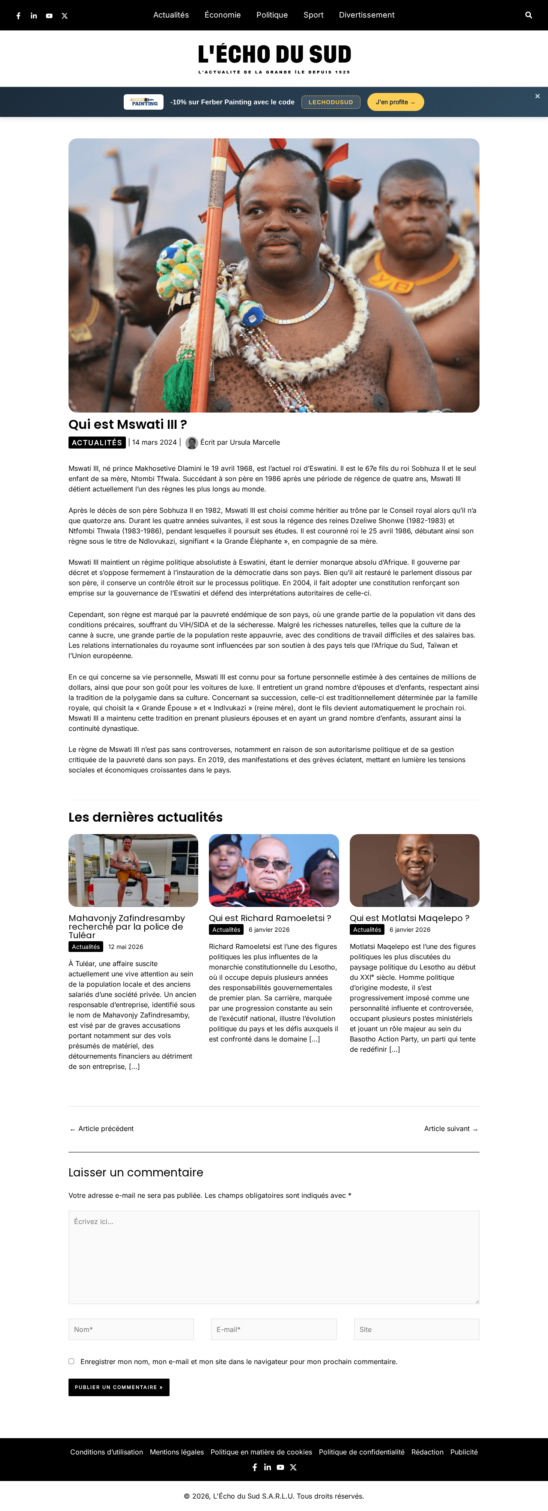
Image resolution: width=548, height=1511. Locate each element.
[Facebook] (18, 15)
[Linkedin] (33, 15)
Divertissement (367, 14)
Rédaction (427, 1452)
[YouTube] (49, 15)
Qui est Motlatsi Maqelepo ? (410, 918)
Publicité (464, 1452)
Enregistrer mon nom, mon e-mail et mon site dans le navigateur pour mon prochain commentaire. (239, 1361)
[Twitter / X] (64, 15)
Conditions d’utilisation (106, 1452)
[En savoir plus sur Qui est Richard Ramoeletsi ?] (274, 869)
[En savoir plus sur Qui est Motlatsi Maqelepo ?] (415, 869)
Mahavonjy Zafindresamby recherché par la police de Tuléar (126, 926)
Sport (314, 14)
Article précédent (101, 1128)
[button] (529, 15)
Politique (272, 14)
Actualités (171, 14)
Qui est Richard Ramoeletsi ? (270, 918)
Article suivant (451, 1128)
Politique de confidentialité (362, 1452)
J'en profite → (396, 101)
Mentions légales (177, 1452)
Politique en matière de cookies (261, 1452)
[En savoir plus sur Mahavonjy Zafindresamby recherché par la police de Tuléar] (133, 869)
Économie (223, 14)
